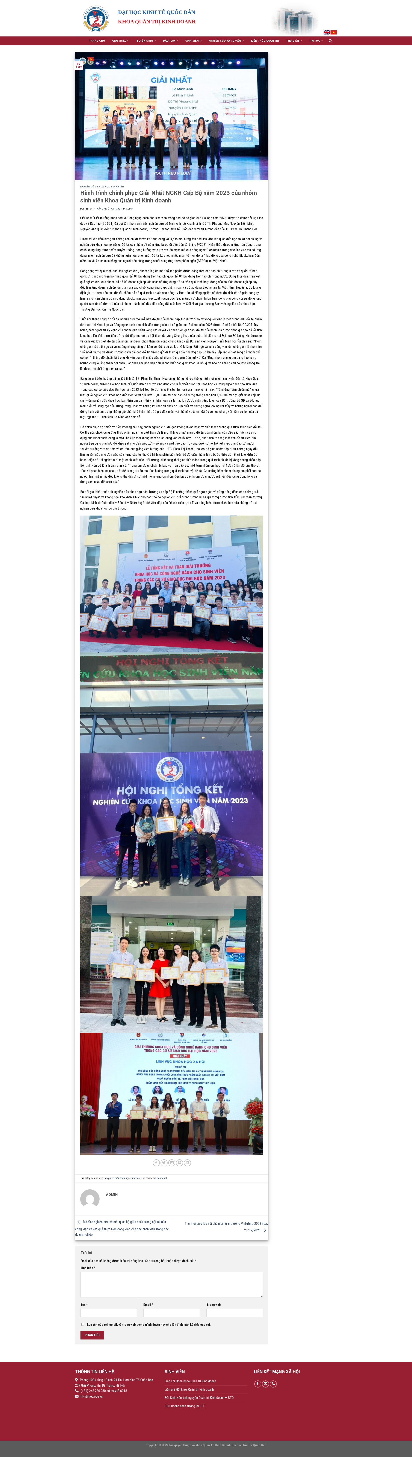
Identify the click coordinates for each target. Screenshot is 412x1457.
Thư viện (292, 40)
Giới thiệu (119, 40)
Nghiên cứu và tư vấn (225, 40)
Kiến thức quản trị (265, 40)
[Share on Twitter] (164, 1162)
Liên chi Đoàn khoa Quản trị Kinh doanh (190, 1381)
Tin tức (314, 40)
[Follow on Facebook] (257, 1384)
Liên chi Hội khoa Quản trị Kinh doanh (189, 1390)
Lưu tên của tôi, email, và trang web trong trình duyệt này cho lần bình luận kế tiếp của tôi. (149, 1325)
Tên (84, 1305)
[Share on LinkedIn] (187, 1162)
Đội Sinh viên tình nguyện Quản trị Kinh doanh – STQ (199, 1398)
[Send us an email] (265, 1384)
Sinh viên (192, 40)
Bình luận (87, 1268)
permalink (162, 1178)
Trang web (213, 1305)
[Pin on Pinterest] (179, 1162)
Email (148, 1305)
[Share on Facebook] (156, 1162)
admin (130, 208)
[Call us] (273, 1384)
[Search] (330, 41)
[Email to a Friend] (171, 1162)
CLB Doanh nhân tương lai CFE (185, 1406)
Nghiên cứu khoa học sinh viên (102, 186)
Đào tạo (169, 40)
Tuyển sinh (145, 40)
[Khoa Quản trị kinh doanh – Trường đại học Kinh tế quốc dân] (96, 18)
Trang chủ (97, 40)
